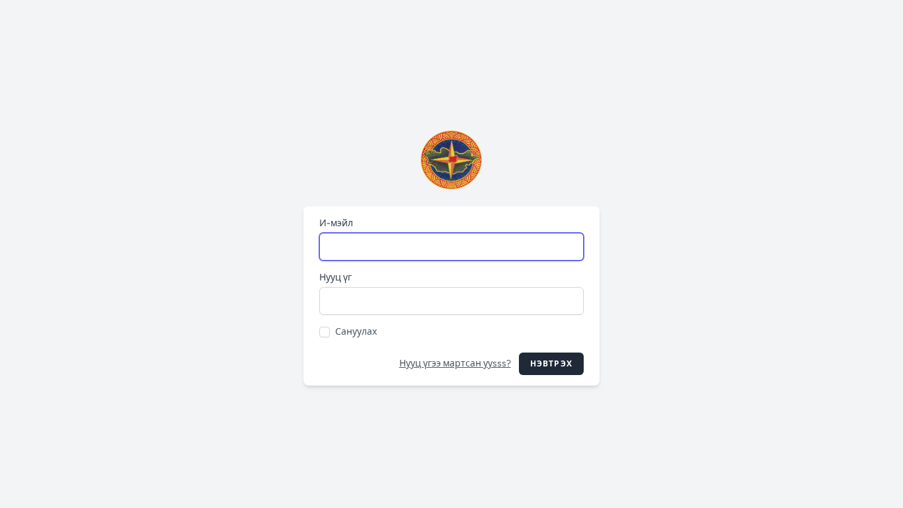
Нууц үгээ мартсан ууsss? (455, 363)
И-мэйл (336, 223)
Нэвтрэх (551, 363)
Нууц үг (335, 277)
